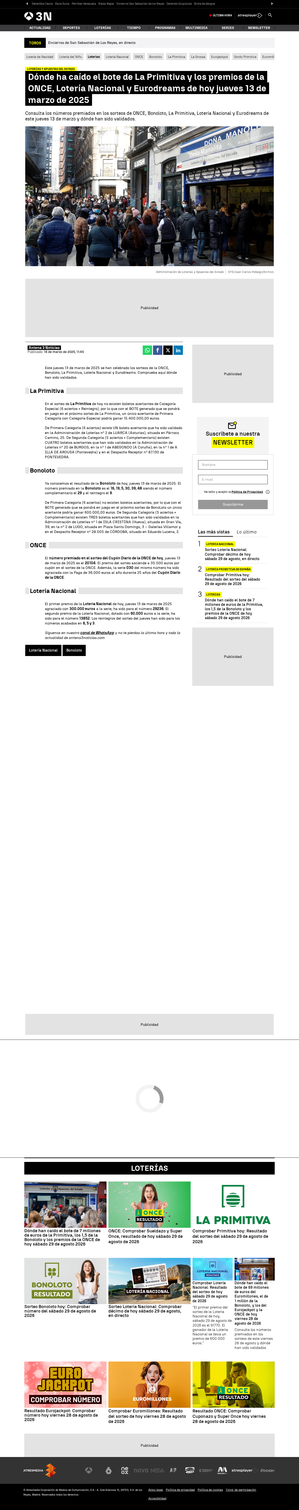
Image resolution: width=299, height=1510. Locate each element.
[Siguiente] (272, 4)
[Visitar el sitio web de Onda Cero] (190, 1470)
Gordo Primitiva (245, 57)
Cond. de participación (241, 1490)
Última (222, 15)
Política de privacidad (180, 1490)
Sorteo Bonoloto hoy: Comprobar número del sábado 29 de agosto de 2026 (60, 1311)
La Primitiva (176, 57)
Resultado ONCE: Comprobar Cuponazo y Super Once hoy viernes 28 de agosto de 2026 (229, 1416)
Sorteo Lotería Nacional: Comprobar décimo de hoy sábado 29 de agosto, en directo (232, 554)
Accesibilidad (157, 1498)
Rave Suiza (62, 3)
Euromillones (271, 57)
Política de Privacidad (247, 492)
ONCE (139, 57)
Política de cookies (210, 1490)
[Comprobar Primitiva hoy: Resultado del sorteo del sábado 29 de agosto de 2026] (233, 1205)
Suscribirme (233, 504)
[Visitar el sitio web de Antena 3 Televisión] (92, 1470)
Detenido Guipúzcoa (179, 3)
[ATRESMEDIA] (39, 1470)
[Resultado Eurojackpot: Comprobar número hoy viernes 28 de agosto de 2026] (65, 1385)
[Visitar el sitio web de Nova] (141, 1470)
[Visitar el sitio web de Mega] (157, 1470)
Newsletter (259, 28)
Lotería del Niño (70, 57)
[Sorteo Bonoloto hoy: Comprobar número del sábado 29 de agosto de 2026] (65, 1281)
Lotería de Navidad (39, 57)
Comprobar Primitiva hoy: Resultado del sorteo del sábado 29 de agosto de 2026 (232, 579)
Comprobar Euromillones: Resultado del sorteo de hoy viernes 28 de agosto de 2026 (147, 1416)
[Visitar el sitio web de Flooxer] (267, 1470)
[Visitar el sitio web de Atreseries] (174, 1470)
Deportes (71, 28)
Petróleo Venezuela (84, 3)
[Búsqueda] (270, 15)
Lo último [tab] (246, 532)
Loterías (102, 28)
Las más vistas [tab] (214, 532)
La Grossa (198, 57)
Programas (165, 28)
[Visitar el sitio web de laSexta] (109, 1470)
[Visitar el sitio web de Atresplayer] (245, 1470)
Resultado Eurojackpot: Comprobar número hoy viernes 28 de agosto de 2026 (61, 1415)
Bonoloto (155, 57)
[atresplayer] (250, 15)
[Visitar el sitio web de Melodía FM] (222, 1470)
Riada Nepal (106, 3)
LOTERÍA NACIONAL (220, 544)
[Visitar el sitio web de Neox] (125, 1470)
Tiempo (134, 28)
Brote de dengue (204, 3)
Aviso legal (155, 1490)
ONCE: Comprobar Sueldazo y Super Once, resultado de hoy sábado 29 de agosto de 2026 (145, 1236)
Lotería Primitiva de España (228, 569)
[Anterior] (27, 4)
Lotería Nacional (117, 57)
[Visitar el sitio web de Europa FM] (206, 1470)
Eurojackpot (219, 57)
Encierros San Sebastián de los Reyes (140, 3)
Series (228, 28)
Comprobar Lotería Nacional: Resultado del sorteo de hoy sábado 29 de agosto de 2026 (210, 1292)
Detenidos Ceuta (42, 3)
